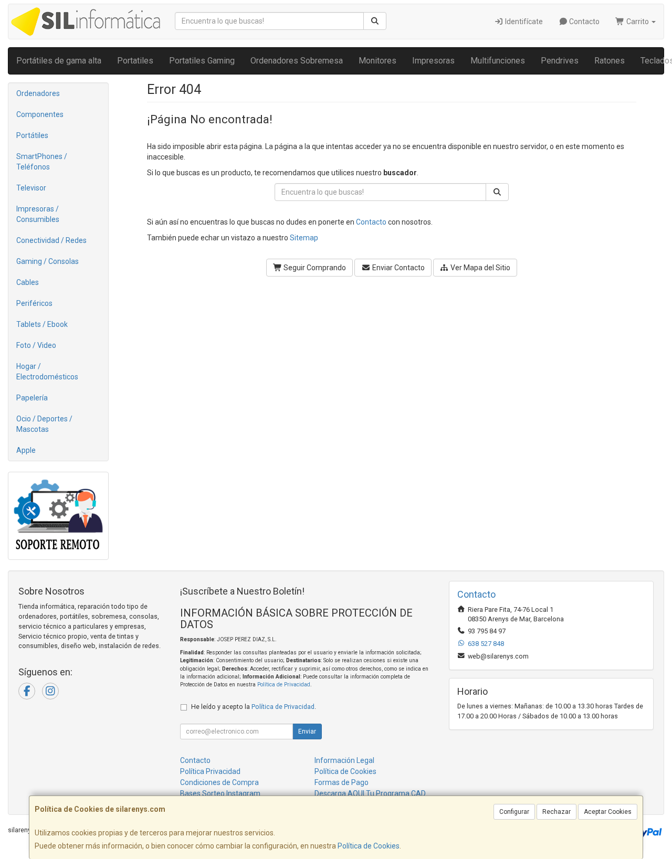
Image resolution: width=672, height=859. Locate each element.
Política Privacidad (210, 771)
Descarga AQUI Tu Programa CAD (370, 793)
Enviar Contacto (398, 267)
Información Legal (344, 760)
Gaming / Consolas (47, 261)
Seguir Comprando (314, 267)
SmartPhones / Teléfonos (41, 161)
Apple (26, 450)
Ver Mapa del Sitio (479, 267)
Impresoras (433, 61)
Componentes (40, 114)
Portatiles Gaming (202, 61)
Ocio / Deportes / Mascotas (44, 424)
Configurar (514, 811)
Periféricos (34, 303)
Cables (27, 282)
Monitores (377, 61)
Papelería (32, 398)
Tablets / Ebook (42, 324)
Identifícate (523, 21)
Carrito (637, 21)
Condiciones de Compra (219, 782)
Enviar (307, 731)
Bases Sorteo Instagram (220, 793)
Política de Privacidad (283, 684)
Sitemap (304, 238)
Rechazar (556, 811)
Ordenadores (38, 93)
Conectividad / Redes (51, 240)
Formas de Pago (341, 782)
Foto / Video (36, 345)
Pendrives (560, 61)
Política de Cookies (369, 846)
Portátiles (32, 135)
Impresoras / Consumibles (37, 214)
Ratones (609, 61)
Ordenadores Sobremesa (296, 61)
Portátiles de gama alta (58, 61)
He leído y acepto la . (253, 706)
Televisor (31, 188)
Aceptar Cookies (608, 811)
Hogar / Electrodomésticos (47, 371)
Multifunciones (497, 61)
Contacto (584, 21)
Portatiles (135, 61)
